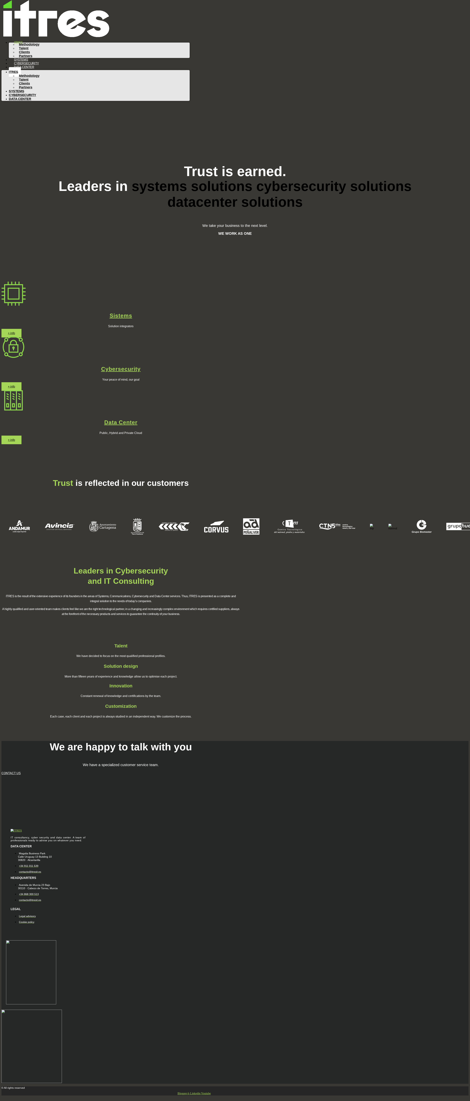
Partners (25, 87)
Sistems (121, 316)
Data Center (121, 422)
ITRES (13, 72)
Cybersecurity (121, 369)
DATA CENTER (24, 67)
